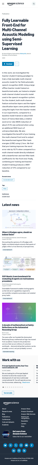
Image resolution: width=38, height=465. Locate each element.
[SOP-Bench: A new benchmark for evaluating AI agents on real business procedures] (19, 263)
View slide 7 (15, 387)
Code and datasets (8, 422)
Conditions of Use (16, 458)
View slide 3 (7, 387)
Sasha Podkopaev (22, 237)
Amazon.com (8, 458)
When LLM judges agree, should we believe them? (17, 233)
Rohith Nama (5, 284)
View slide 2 (5, 387)
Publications (6, 417)
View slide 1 (3, 387)
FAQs (22, 426)
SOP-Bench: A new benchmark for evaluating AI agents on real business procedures (18, 278)
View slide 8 (17, 387)
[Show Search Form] (34, 4)
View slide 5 (11, 387)
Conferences (6, 419)
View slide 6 (13, 387)
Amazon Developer (27, 411)
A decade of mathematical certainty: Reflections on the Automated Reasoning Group (18, 327)
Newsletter (24, 421)
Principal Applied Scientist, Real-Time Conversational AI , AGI (15, 367)
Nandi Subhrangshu (15, 284)
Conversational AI (8, 180)
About (4, 409)
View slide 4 (9, 387)
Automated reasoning (8, 351)
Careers (23, 423)
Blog (3, 414)
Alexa (4, 188)
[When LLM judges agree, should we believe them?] (19, 219)
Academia (5, 425)
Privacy (24, 458)
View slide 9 (20, 387)
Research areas (7, 411)
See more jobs (8, 393)
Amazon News (25, 409)
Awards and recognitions (25, 417)
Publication (5, 14)
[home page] (15, 3)
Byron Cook (5, 333)
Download (9, 64)
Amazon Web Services (28, 414)
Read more (26, 382)
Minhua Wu (23, 53)
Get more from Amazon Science (20, 432)
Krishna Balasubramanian (9, 237)
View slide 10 (22, 387)
